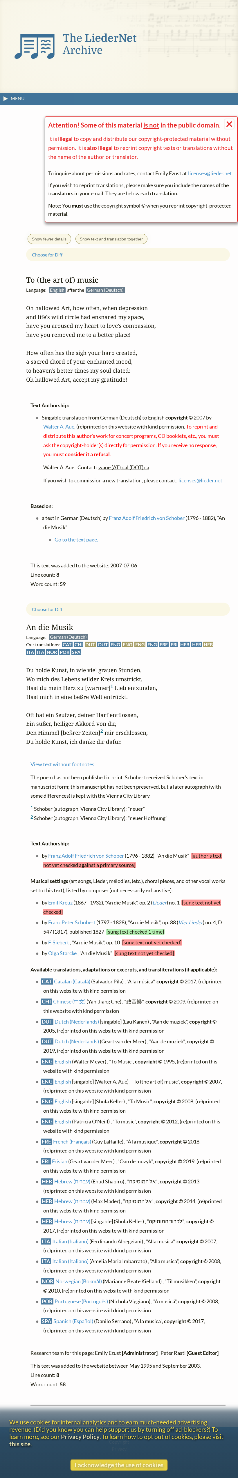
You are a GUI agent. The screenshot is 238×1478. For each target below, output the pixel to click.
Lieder (159, 903)
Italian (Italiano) (70, 1241)
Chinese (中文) (69, 1002)
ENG (115, 644)
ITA (30, 652)
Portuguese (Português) (81, 1301)
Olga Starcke (62, 953)
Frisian (59, 1162)
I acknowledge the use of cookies (119, 1464)
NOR (52, 652)
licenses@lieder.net (210, 173)
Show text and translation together (111, 239)
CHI (79, 644)
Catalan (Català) (72, 982)
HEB (184, 644)
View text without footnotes (62, 765)
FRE (164, 644)
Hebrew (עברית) (72, 1181)
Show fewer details (49, 239)
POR (64, 652)
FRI (174, 644)
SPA (76, 652)
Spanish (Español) (73, 1321)
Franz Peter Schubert (71, 923)
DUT (90, 644)
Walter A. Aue (58, 427)
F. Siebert (58, 942)
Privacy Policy (80, 1436)
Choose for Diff (47, 609)
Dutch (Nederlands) (77, 1022)
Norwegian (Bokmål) (78, 1281)
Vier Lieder (190, 923)
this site (19, 1443)
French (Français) (72, 1142)
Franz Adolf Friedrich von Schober (86, 856)
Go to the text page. (76, 540)
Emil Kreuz (60, 903)
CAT (67, 644)
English (63, 1062)
